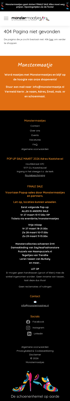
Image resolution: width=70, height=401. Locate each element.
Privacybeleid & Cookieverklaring (35, 350)
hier (51, 39)
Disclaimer (35, 354)
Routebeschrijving (35, 175)
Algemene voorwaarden (35, 149)
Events (35, 135)
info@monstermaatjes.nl (35, 305)
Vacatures (35, 139)
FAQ (35, 144)
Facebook (38, 321)
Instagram (38, 327)
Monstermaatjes (35, 362)
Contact (35, 125)
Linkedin (38, 333)
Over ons (35, 130)
